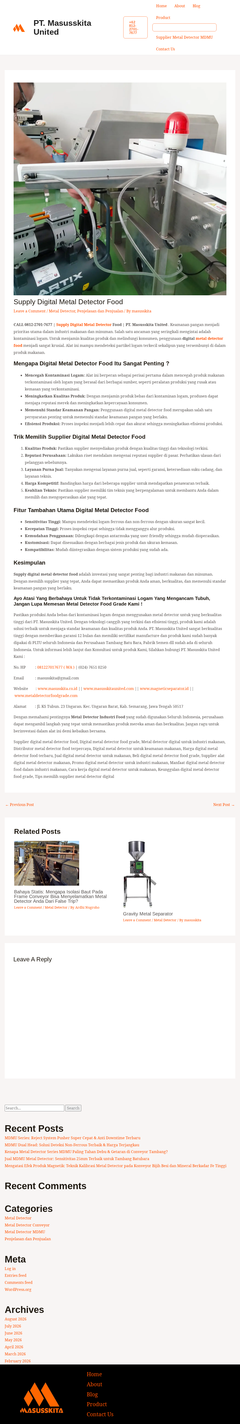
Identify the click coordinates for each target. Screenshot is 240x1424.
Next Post (224, 804)
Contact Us (165, 49)
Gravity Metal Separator (148, 913)
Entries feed (15, 1275)
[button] (135, 27)
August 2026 (15, 1319)
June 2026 (13, 1333)
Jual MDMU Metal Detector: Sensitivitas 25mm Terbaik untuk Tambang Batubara (77, 1158)
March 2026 (15, 1354)
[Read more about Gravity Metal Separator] (139, 873)
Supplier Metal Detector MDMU (184, 37)
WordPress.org (18, 1289)
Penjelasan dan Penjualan (100, 311)
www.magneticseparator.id (164, 688)
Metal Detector (62, 311)
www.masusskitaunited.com (108, 688)
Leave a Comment (30, 311)
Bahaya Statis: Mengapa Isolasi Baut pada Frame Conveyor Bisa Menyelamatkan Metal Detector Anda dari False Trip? (60, 896)
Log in (10, 1268)
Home (161, 5)
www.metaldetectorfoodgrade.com (46, 695)
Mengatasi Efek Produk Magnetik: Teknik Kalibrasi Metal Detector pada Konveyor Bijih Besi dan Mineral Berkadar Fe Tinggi (115, 1165)
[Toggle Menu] (184, 27)
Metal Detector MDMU (25, 1231)
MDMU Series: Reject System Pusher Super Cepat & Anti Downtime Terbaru (72, 1137)
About (179, 5)
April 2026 (14, 1346)
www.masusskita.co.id (57, 688)
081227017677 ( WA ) (56, 667)
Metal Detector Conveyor (27, 1225)
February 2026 (18, 1361)
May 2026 (13, 1339)
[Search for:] (35, 1108)
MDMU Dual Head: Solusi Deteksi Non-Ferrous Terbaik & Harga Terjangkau (72, 1144)
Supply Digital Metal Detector (84, 324)
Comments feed (19, 1282)
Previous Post (19, 804)
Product (163, 17)
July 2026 (13, 1326)
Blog (196, 5)
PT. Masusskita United (62, 27)
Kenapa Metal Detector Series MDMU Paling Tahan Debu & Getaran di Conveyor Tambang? (86, 1151)
